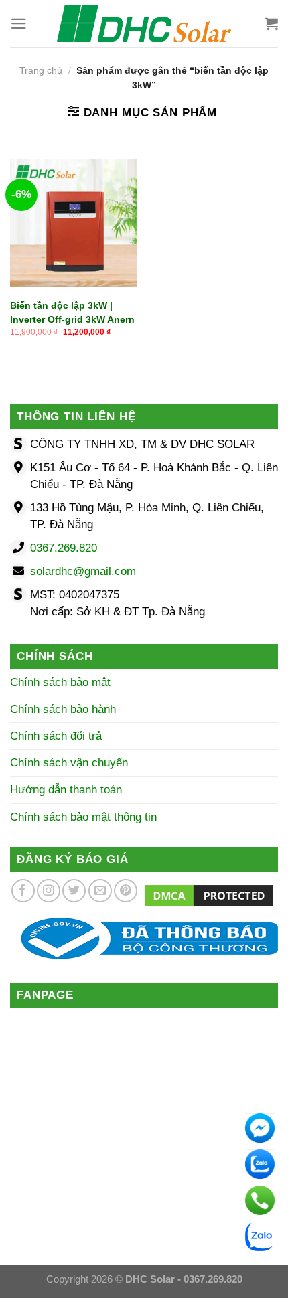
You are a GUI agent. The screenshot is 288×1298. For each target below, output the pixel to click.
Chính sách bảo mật (60, 682)
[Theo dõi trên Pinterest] (125, 890)
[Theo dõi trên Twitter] (74, 890)
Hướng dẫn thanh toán (66, 789)
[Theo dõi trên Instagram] (48, 890)
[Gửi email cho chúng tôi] (100, 890)
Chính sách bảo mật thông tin (83, 817)
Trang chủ (40, 71)
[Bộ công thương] (144, 938)
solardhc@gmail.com (83, 571)
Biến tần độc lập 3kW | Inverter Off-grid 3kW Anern (72, 312)
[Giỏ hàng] (271, 23)
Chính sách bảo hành (63, 709)
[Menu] (18, 24)
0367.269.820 (63, 548)
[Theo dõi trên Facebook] (23, 890)
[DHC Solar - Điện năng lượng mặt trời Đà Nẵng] (144, 23)
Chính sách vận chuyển (69, 762)
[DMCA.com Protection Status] (209, 894)
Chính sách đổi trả (56, 736)
